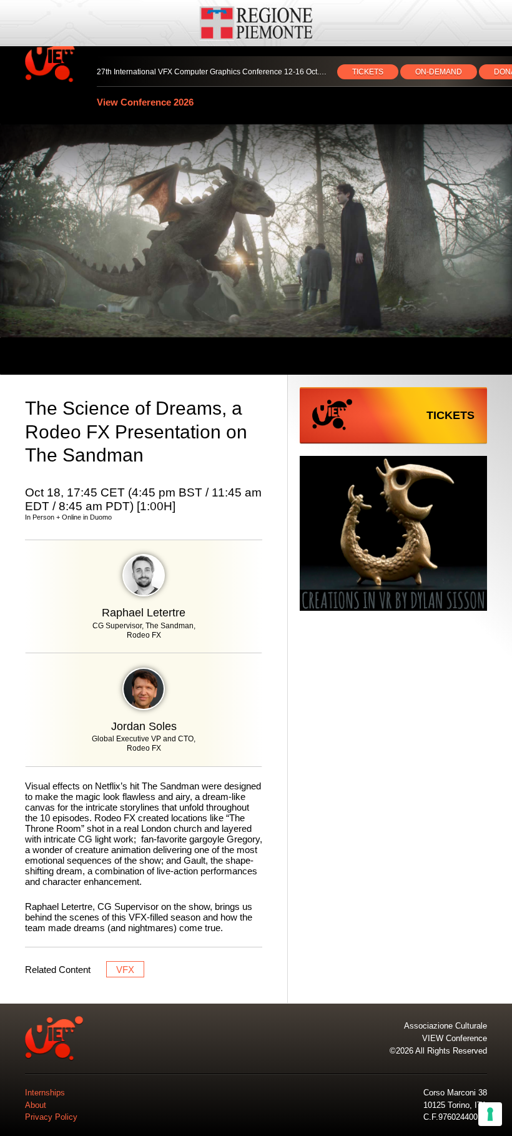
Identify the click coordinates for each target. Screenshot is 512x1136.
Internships (45, 1092)
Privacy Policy (51, 1117)
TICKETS (367, 71)
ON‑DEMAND (438, 71)
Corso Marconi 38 (455, 1092)
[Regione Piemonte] (256, 23)
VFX (125, 969)
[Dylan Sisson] (393, 534)
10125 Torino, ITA (455, 1105)
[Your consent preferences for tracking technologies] (490, 1114)
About (35, 1105)
